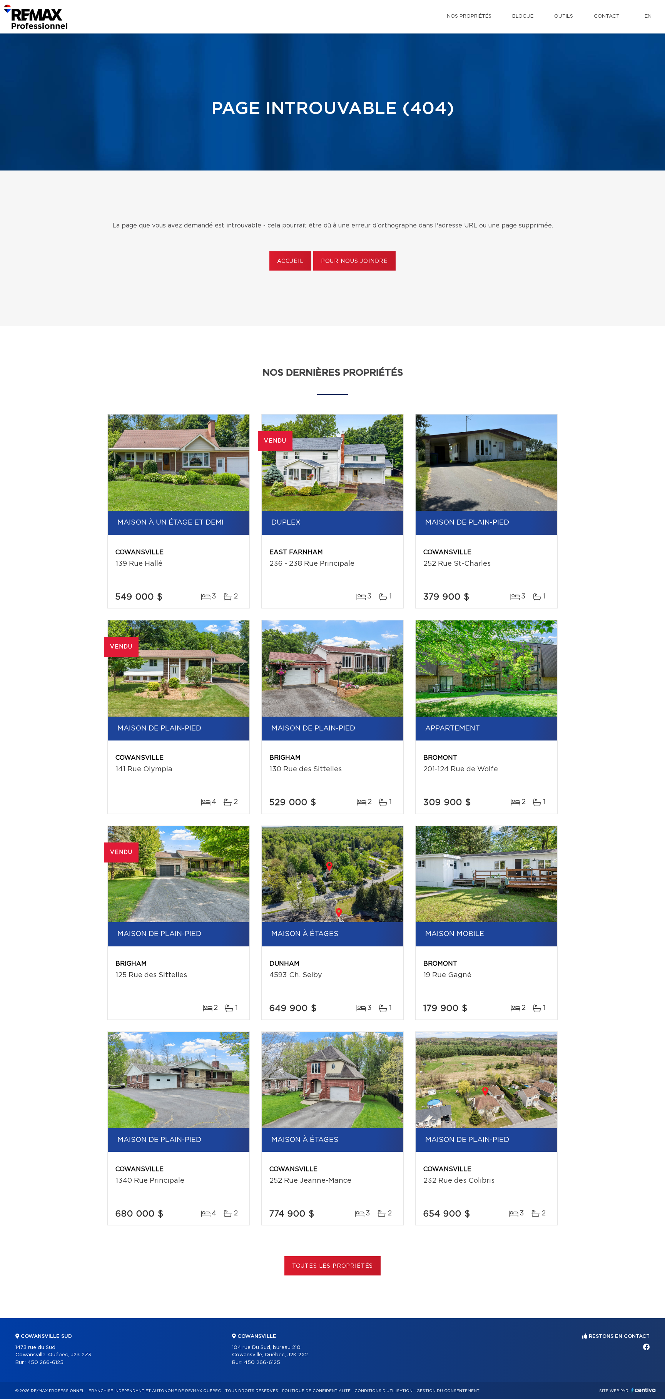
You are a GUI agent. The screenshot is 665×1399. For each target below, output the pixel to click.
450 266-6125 (45, 1362)
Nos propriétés (469, 16)
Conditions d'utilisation (383, 1391)
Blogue (522, 16)
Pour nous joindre (354, 261)
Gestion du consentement (448, 1391)
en (648, 16)
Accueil (290, 261)
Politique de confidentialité (316, 1391)
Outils (563, 16)
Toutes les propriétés (332, 1266)
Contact (607, 16)
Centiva (643, 1389)
